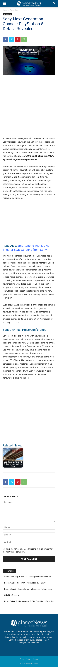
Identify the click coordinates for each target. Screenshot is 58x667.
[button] (4, 3)
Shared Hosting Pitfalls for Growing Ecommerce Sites (27, 577)
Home (5, 10)
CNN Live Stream (11, 595)
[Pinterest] (18, 39)
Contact (35, 659)
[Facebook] (5, 39)
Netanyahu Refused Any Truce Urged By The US (25, 583)
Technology (14, 10)
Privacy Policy (25, 659)
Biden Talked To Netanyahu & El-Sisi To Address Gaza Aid (29, 601)
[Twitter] (11, 39)
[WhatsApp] (24, 39)
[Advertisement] (29, 107)
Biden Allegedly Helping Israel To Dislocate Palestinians (28, 589)
